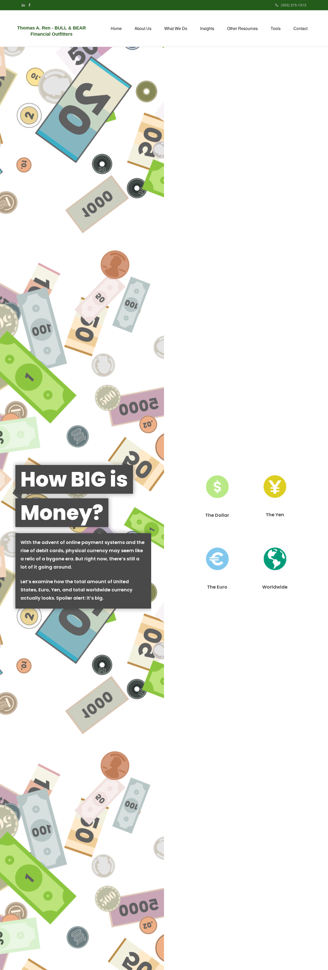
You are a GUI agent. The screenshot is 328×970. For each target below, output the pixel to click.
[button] (143, 28)
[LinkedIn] (23, 4)
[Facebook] (29, 4)
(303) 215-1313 (293, 4)
